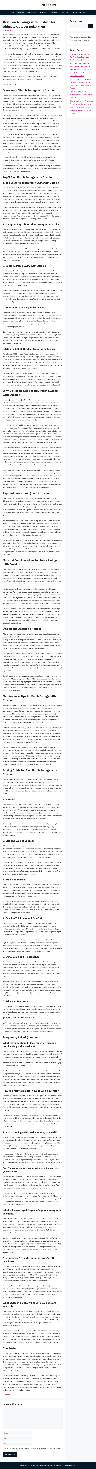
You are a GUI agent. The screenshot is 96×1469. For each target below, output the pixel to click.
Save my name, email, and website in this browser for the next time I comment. (33, 1448)
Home (12, 12)
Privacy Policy (65, 12)
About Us (43, 12)
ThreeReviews (48, 4)
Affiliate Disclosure (79, 12)
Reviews (21, 12)
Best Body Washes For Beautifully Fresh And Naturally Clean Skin (81, 94)
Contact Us (53, 12)
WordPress (57, 1465)
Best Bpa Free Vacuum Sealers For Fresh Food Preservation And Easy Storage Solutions (81, 57)
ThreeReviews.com (38, 1465)
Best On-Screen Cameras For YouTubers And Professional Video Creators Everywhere (80, 66)
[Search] (90, 26)
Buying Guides (31, 12)
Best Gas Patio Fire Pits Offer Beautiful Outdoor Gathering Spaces (80, 110)
